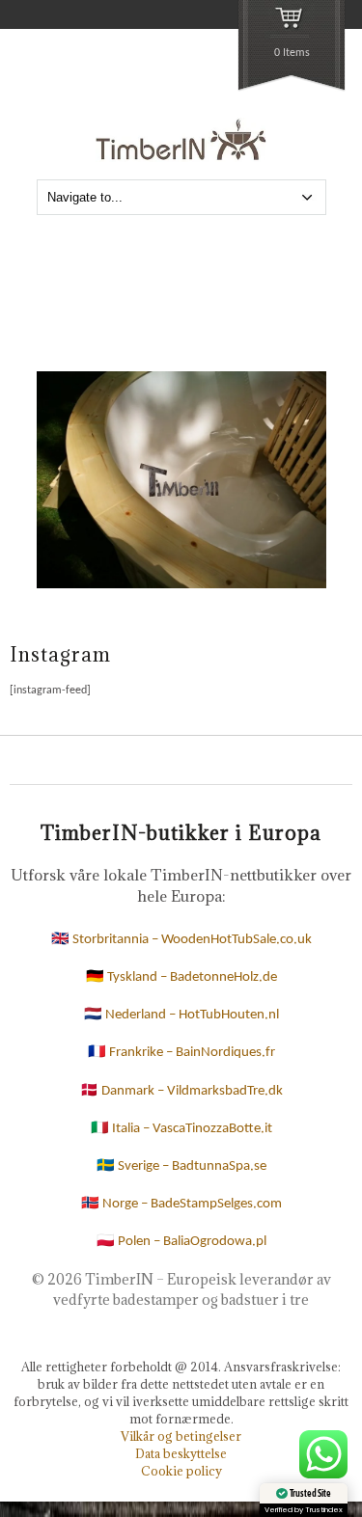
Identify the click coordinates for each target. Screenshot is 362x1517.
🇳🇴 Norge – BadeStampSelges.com (181, 1204)
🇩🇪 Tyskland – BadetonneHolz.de (181, 977)
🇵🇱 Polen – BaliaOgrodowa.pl (181, 1241)
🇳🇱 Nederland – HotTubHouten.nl (181, 1015)
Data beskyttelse (181, 1453)
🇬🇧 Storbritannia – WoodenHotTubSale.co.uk (181, 940)
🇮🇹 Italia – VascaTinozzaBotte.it (181, 1129)
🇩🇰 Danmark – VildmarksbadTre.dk (181, 1091)
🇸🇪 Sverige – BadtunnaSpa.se (181, 1166)
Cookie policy (181, 1470)
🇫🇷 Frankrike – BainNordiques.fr (181, 1052)
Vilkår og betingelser (181, 1436)
